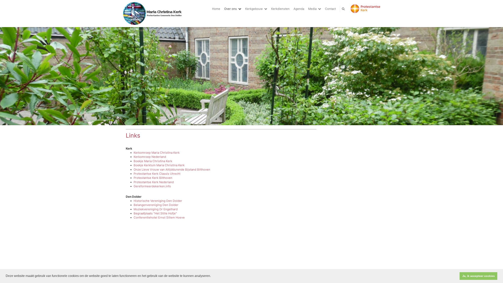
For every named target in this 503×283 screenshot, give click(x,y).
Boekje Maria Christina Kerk (153, 161)
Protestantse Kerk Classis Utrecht (157, 173)
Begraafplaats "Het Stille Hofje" (155, 213)
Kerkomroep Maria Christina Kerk (157, 152)
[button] (212, 276)
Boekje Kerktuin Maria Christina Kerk (159, 165)
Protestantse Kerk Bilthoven (153, 178)
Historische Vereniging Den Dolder (158, 201)
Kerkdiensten (280, 9)
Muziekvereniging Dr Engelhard (156, 209)
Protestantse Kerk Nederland (154, 182)
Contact (330, 9)
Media (312, 9)
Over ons (230, 9)
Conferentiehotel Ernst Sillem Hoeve (159, 217)
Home (216, 9)
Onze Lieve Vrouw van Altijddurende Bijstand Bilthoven (172, 169)
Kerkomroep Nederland (150, 157)
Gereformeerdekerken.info (152, 186)
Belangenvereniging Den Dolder (156, 205)
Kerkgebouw (254, 9)
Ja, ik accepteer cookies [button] (478, 275)
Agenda (299, 9)
